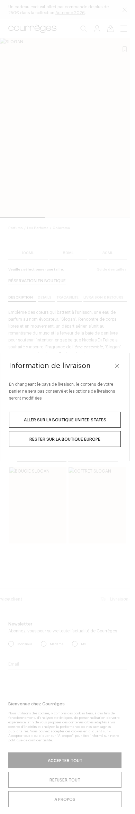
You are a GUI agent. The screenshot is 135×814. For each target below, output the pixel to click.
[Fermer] (117, 365)
